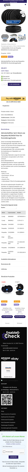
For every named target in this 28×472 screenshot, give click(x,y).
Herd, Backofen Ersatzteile (8, 422)
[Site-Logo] (7, 5)
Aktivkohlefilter (21, 46)
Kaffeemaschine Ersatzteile (8, 430)
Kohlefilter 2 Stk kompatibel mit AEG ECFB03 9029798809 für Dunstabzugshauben (7, 310)
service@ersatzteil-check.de (10, 348)
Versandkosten (17, 73)
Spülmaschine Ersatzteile (8, 417)
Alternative (11, 122)
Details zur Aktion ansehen (13, 444)
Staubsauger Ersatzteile (7, 425)
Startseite (3, 44)
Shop (8, 44)
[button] (2, 21)
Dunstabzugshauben (6, 46)
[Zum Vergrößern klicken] (4, 30)
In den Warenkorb (14, 84)
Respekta (3, 53)
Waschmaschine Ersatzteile (8, 414)
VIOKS (9, 53)
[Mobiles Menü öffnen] (1, 5)
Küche (13, 44)
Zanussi (7, 323)
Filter (14, 46)
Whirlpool (19, 323)
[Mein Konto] (22, 5)
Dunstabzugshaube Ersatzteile (9, 428)
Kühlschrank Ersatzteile (7, 419)
